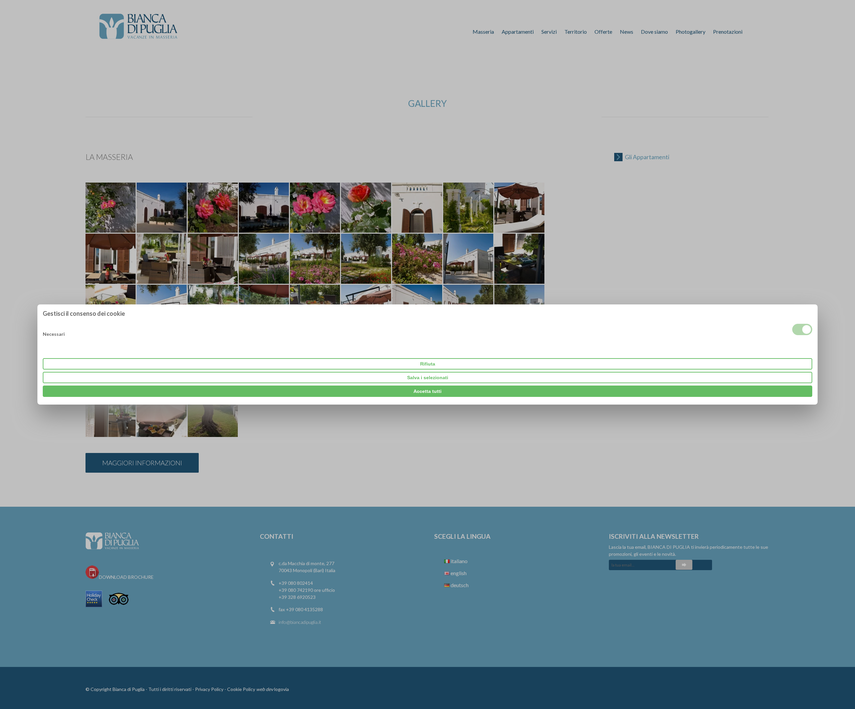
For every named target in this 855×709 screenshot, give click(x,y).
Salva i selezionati (427, 377)
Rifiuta (427, 364)
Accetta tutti (427, 391)
